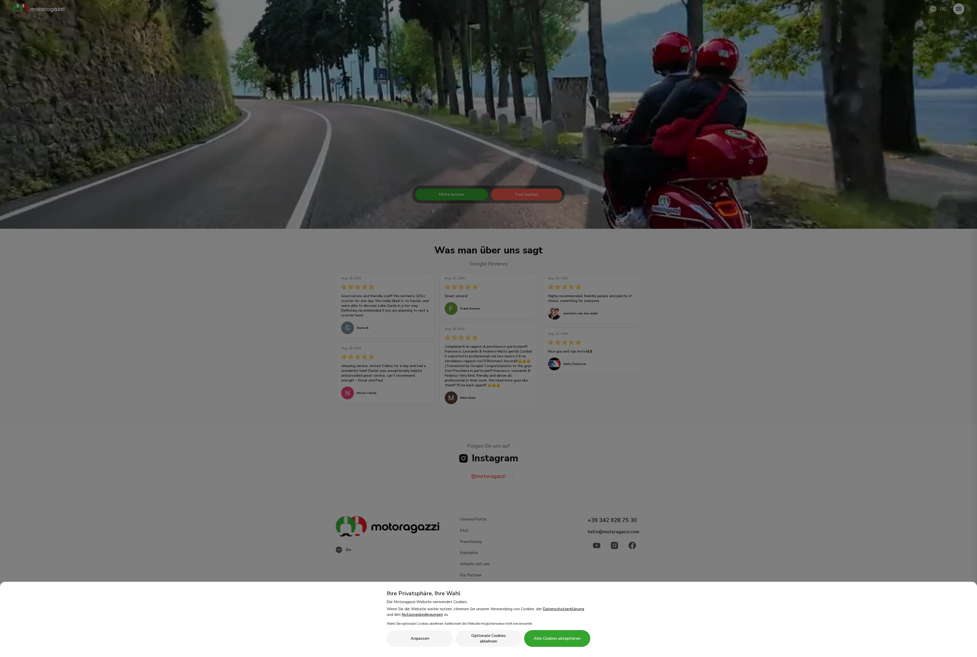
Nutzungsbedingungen (422, 614)
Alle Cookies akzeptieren (557, 638)
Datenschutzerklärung (563, 609)
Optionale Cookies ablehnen (488, 638)
